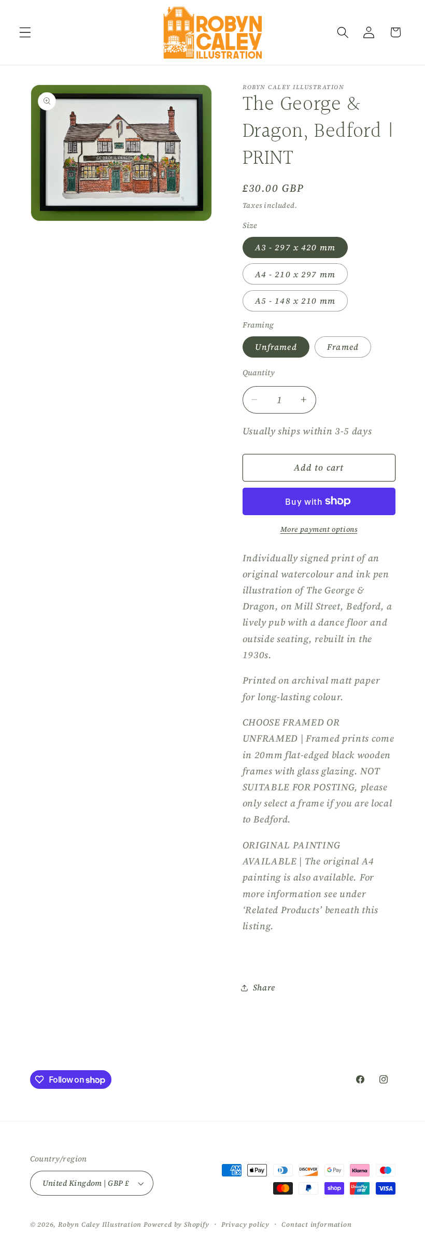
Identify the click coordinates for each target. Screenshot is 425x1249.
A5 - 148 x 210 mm (295, 300)
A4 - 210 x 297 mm (295, 274)
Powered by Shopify (176, 1224)
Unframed (276, 346)
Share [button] (264, 987)
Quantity (259, 372)
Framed (343, 346)
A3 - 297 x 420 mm (295, 247)
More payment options (319, 529)
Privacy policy (245, 1224)
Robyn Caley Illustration (99, 1224)
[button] (25, 32)
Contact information (316, 1224)
